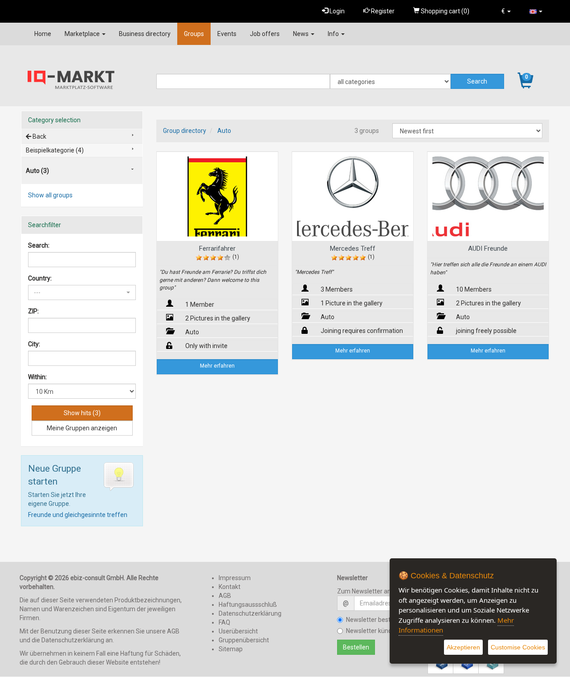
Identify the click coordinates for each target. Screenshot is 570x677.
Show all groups (50, 195)
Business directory (145, 33)
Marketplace (83, 33)
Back (38, 136)
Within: (37, 377)
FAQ (224, 622)
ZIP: (33, 311)
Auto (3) (37, 170)
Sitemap (231, 649)
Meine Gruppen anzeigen (82, 428)
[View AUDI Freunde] (488, 196)
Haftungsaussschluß (248, 604)
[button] (506, 11)
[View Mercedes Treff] (353, 196)
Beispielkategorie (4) (55, 150)
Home (42, 33)
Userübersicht (238, 631)
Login (336, 11)
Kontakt (229, 586)
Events (226, 33)
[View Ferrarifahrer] (217, 196)
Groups (194, 33)
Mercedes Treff (352, 248)
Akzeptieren (463, 647)
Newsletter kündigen (375, 630)
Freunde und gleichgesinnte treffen (77, 514)
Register (382, 11)
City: (34, 344)
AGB (225, 595)
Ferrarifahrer (217, 248)
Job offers (265, 33)
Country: (40, 278)
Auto (224, 130)
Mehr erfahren (217, 366)
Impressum (235, 577)
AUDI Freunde (488, 248)
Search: (38, 245)
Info (334, 33)
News (301, 33)
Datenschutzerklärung (250, 613)
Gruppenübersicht (244, 640)
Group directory (184, 130)
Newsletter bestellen (375, 619)
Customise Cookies (518, 647)
